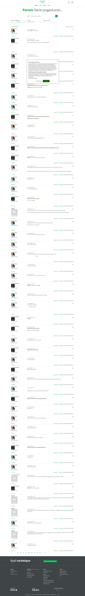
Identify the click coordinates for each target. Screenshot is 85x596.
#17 (73, 197)
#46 (73, 496)
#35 (73, 387)
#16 (73, 187)
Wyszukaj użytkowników (64, 574)
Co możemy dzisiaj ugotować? (48, 580)
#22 (73, 252)
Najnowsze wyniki (31, 21)
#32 (73, 358)
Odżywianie (45, 577)
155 (29, 552)
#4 (73, 64)
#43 (73, 465)
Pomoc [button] (49, 5)
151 (18, 552)
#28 (73, 317)
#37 (73, 407)
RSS (60, 575)
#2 (73, 39)
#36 (73, 397)
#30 (73, 338)
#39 (73, 426)
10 (44, 21)
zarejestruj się (61, 51)
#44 (73, 475)
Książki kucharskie (46, 575)
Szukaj (61, 569)
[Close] (57, 61)
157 (35, 552)
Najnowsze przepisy (13, 574)
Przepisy (12, 569)
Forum (44, 569)
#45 (73, 486)
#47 (73, 509)
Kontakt (33, 594)
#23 (73, 264)
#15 (73, 177)
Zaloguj (55, 51)
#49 (73, 531)
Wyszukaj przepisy (13, 571)
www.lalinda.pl (66, 510)
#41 (73, 446)
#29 (73, 327)
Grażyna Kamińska (15, 38)
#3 (73, 54)
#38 (73, 416)
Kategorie (12, 572)
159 (40, 552)
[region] (43, 72)
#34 (73, 377)
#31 (73, 348)
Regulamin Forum (46, 583)
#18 (73, 209)
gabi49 (13, 208)
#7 (73, 95)
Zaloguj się (29, 572)
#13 (73, 156)
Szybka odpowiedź (15, 26)
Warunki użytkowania (38, 594)
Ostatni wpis (71, 26)
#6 (73, 84)
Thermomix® (45, 572)
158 (37, 552)
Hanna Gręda (14, 28)
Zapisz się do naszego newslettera (50, 561)
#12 (73, 146)
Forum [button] (40, 5)
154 (26, 552)
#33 (73, 368)
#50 (73, 544)
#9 (73, 115)
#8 (73, 105)
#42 (73, 455)
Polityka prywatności (46, 594)
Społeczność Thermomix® (47, 571)
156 (32, 552)
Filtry (19, 21)
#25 (73, 284)
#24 (73, 274)
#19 (73, 221)
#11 (73, 136)
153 (24, 552)
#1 (73, 29)
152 (21, 552)
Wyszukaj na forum (63, 572)
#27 (73, 303)
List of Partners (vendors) (32, 78)
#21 (73, 243)
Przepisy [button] (36, 5)
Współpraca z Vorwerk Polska (48, 582)
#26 (73, 293)
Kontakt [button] (44, 5)
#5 (73, 74)
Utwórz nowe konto (30, 573)
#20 (73, 233)
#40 (73, 436)
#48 (73, 521)
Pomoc (58, 594)
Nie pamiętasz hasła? (30, 575)
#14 (73, 166)
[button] (69, 2)
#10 (73, 125)
